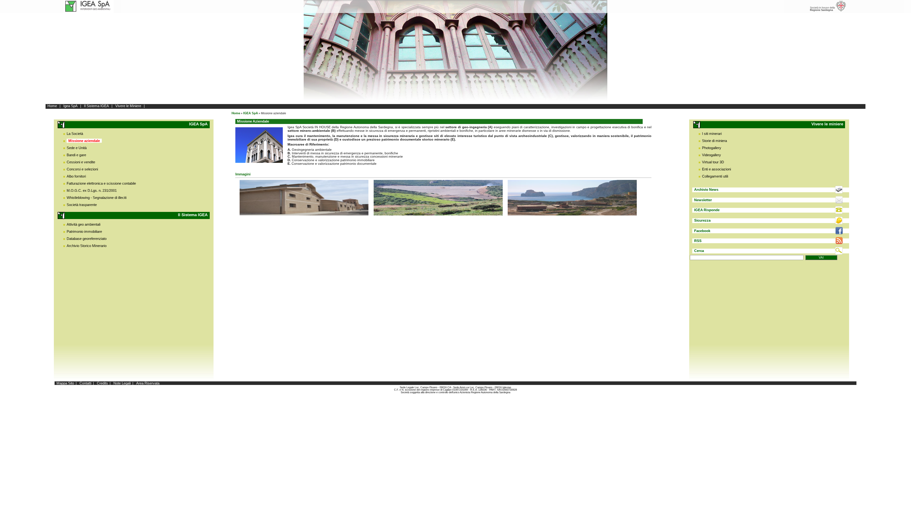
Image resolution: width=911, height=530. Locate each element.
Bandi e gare (76, 155)
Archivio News (706, 189)
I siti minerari (712, 134)
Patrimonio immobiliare (84, 231)
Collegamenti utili (715, 176)
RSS (698, 241)
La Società (75, 134)
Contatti (85, 383)
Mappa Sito (65, 383)
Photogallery (711, 148)
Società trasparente (82, 205)
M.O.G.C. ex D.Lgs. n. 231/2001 (92, 190)
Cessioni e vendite (81, 162)
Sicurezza (702, 220)
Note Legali (122, 383)
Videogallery (711, 155)
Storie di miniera (714, 141)
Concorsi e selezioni (82, 169)
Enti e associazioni (716, 169)
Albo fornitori (76, 176)
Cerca (699, 251)
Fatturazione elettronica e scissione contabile (101, 183)
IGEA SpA (250, 113)
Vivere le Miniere (128, 106)
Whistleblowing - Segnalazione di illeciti (96, 198)
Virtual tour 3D (713, 162)
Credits (102, 383)
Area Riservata (147, 383)
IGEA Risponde (707, 210)
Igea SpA (70, 106)
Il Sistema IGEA (96, 106)
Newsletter (703, 200)
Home (52, 106)
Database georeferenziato (87, 239)
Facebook (702, 231)
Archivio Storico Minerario (87, 246)
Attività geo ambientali (83, 224)
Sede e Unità (77, 148)
